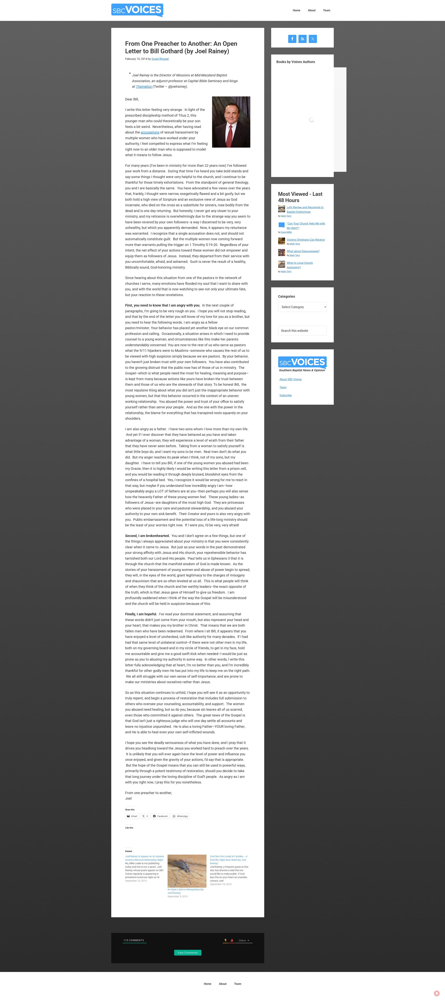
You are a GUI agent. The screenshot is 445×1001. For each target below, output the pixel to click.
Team (283, 387)
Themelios (144, 86)
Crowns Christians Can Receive (306, 239)
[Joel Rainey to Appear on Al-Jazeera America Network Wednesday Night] (146, 868)
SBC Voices (137, 10)
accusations (150, 132)
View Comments (188, 952)
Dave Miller (286, 232)
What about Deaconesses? (303, 251)
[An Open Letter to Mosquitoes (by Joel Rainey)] (187, 871)
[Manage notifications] (437, 993)
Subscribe (286, 395)
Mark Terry (286, 216)
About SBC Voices (291, 379)
